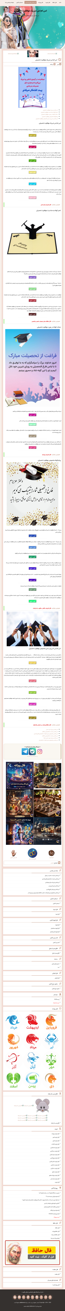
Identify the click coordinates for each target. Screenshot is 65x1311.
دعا (58, 967)
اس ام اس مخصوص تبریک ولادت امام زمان (48, 740)
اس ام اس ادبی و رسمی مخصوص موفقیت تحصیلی (47, 118)
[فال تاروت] (47, 776)
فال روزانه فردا (56, 1285)
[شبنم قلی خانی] (13, 54)
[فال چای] (47, 831)
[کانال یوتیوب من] (19, 1297)
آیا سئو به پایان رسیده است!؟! (52, 1196)
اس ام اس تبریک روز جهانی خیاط (51, 738)
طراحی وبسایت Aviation (54, 1213)
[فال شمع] (19, 803)
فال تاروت (47, 2)
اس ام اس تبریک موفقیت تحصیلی (30, 10)
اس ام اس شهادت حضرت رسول (52, 875)
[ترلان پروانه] (32, 54)
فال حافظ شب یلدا (55, 1234)
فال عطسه (57, 1274)
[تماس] (32, 1297)
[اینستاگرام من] (37, 1297)
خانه (60, 2)
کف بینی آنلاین (56, 942)
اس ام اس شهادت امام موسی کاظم (50, 731)
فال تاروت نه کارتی (55, 1165)
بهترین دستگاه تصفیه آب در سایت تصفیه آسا (49, 1193)
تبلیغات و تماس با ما (9, 2)
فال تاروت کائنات (55, 1144)
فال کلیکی (57, 978)
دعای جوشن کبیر (55, 964)
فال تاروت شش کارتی (54, 1161)
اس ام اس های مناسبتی (30, 2)
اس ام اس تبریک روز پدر (53, 886)
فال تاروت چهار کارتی (54, 1154)
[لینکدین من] (15, 1297)
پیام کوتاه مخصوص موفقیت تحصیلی (50, 116)
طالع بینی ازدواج (55, 953)
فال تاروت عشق (55, 1172)
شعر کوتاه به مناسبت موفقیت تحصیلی (49, 112)
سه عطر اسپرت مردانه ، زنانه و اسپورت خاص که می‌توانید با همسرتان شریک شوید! (40, 1200)
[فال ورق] (19, 831)
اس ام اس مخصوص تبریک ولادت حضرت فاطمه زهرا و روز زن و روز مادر (43, 892)
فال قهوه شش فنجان (54, 932)
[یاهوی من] (50, 1297)
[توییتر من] (28, 1297)
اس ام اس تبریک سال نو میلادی (52, 882)
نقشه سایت (26, 1306)
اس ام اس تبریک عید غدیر (52, 729)
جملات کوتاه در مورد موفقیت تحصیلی (49, 114)
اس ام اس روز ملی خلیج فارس (52, 889)
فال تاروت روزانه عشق (54, 1175)
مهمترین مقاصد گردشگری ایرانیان (51, 1207)
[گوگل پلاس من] (23, 1297)
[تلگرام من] (45, 1297)
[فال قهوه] (47, 803)
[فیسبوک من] (41, 1297)
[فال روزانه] (19, 776)
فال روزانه (40, 2)
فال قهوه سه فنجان (55, 928)
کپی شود (32, 135)
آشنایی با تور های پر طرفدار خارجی (51, 1203)
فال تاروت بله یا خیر (54, 1178)
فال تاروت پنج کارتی (54, 1158)
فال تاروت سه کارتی (54, 1151)
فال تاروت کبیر (56, 1137)
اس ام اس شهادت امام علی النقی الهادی (50, 879)
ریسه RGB (56, 999)
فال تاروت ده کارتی (55, 1168)
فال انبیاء (57, 914)
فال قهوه (57, 925)
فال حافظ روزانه (55, 1231)
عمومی (52, 863)
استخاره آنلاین (19, 2)
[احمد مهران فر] (52, 54)
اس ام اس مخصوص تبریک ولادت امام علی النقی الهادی (46, 733)
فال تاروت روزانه (55, 1133)
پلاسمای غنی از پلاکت (54, 1210)
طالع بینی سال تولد (55, 1123)
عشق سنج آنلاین (55, 988)
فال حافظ (55, 2)
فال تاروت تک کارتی (54, 1147)
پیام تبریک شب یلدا (55, 1238)
